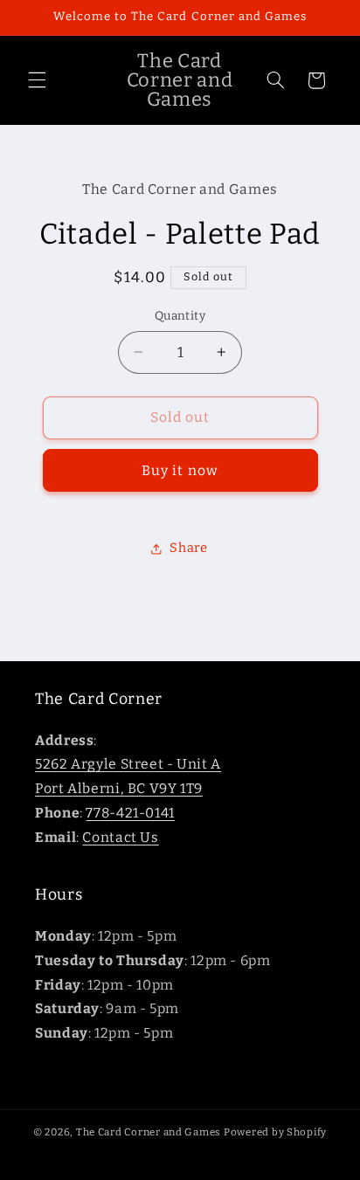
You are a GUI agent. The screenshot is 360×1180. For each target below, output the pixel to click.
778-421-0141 (130, 812)
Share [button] (188, 547)
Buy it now (180, 470)
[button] (37, 80)
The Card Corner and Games (148, 1132)
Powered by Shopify (275, 1132)
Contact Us (120, 837)
